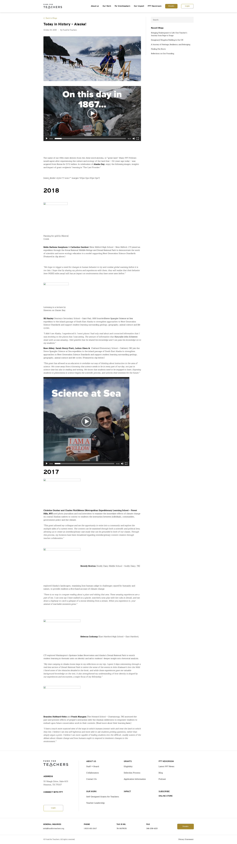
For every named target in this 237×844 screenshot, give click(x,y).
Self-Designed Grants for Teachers (102, 796)
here (128, 723)
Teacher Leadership (95, 803)
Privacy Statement (186, 839)
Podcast (162, 779)
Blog (161, 772)
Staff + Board (92, 766)
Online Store (166, 796)
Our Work (107, 6)
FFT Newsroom (154, 6)
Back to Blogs (51, 18)
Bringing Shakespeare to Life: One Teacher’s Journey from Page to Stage (169, 34)
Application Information (135, 779)
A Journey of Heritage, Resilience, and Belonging (170, 44)
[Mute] (134, 138)
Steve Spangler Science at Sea (118, 318)
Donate (171, 6)
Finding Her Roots (158, 49)
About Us (91, 761)
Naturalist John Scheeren (125, 336)
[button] (92, 113)
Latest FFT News (166, 766)
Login (187, 6)
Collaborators (92, 772)
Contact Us (91, 779)
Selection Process (132, 772)
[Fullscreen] (138, 138)
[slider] (90, 138)
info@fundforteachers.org (53, 828)
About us (95, 6)
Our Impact (139, 6)
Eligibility (128, 766)
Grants (128, 761)
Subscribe (164, 791)
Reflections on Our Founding (162, 53)
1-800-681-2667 (90, 828)
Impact (127, 791)
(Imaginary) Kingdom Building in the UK (167, 40)
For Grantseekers (122, 6)
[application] (92, 113)
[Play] (46, 138)
